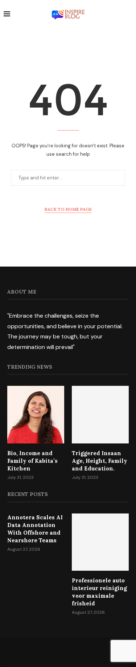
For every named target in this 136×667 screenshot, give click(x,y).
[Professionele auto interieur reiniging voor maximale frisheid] (100, 542)
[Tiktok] (87, 651)
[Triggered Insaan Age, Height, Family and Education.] (100, 414)
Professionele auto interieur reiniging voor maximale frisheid (99, 592)
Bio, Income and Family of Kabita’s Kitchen (32, 461)
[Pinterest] (77, 651)
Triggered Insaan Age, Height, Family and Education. (99, 461)
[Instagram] (68, 651)
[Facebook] (49, 651)
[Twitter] (59, 651)
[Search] (128, 15)
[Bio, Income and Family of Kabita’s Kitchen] (35, 414)
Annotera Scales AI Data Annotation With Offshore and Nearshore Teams (35, 529)
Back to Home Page (68, 209)
